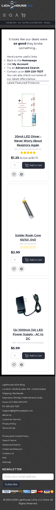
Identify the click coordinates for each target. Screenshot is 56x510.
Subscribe (11, 484)
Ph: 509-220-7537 (10, 406)
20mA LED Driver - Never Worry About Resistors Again (28, 141)
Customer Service (11, 419)
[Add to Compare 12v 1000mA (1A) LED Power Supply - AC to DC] (21, 365)
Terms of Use (8, 428)
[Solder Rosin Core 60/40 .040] (28, 209)
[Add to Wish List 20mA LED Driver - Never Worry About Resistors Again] (14, 174)
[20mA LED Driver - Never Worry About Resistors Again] (28, 110)
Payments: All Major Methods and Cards (22, 397)
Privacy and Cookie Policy (15, 436)
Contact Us (8, 453)
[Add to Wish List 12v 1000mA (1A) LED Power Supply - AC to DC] (14, 365)
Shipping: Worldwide (12, 393)
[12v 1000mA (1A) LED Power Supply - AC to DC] (28, 303)
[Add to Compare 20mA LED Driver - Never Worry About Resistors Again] (21, 174)
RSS (4, 457)
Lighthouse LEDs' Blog (13, 384)
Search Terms (9, 440)
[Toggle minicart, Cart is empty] (23, 15)
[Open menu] (4, 15)
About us (6, 415)
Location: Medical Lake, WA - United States (24, 389)
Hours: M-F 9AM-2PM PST (15, 402)
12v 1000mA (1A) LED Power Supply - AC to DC (28, 334)
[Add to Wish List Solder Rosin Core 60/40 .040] (14, 269)
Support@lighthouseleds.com (17, 410)
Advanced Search (11, 444)
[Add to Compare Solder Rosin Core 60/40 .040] (21, 269)
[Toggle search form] (10, 15)
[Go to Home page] (17, 5)
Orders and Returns (12, 449)
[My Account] (17, 15)
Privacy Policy (9, 423)
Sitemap (6, 462)
